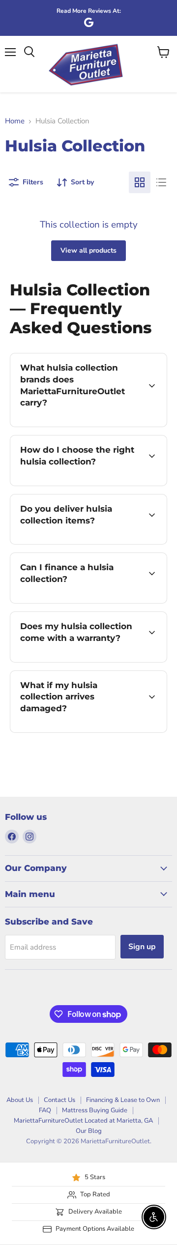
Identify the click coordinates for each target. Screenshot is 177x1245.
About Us (19, 1100)
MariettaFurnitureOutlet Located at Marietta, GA (83, 1120)
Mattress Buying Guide (94, 1110)
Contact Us (59, 1100)
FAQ (45, 1110)
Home (15, 121)
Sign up (142, 946)
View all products (88, 250)
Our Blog (89, 1131)
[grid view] (139, 182)
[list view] (161, 182)
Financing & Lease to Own (123, 1100)
